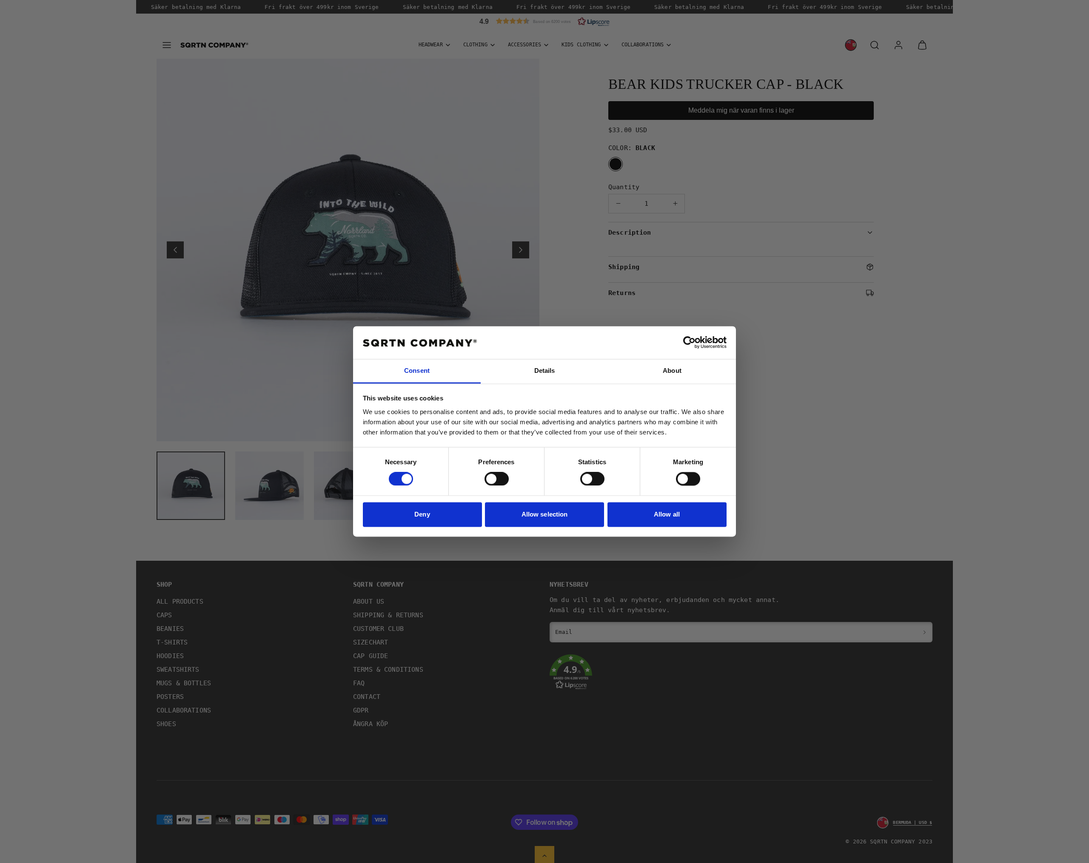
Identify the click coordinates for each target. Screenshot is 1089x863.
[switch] (497, 479)
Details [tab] (544, 370)
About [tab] (672, 370)
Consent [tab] (417, 370)
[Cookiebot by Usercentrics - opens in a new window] (689, 342)
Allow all (667, 514)
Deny (422, 514)
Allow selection (545, 514)
